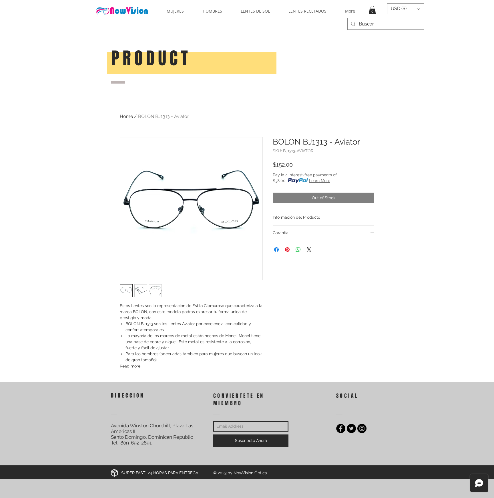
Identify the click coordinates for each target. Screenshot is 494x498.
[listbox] (405, 8)
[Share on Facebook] (276, 249)
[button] (372, 10)
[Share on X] (309, 249)
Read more (130, 366)
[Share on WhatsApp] (298, 249)
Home (126, 116)
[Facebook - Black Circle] (340, 428)
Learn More (319, 180)
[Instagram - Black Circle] (361, 428)
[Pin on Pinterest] (287, 249)
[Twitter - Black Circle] (351, 428)
